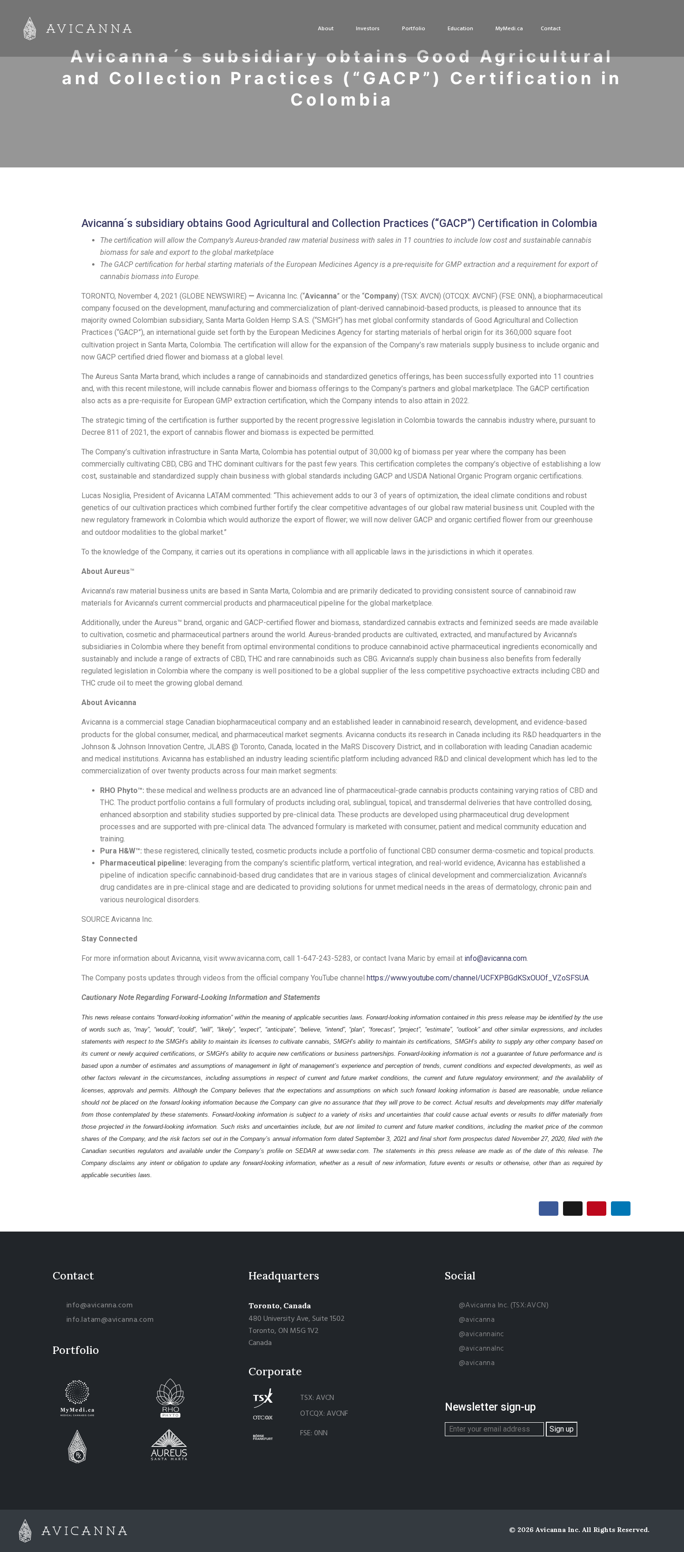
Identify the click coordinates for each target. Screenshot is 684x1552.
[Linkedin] (638, 28)
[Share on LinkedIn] (620, 1208)
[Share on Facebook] (548, 1208)
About (326, 29)
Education (460, 29)
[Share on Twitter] (573, 1208)
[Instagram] (604, 28)
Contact (551, 29)
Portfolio (413, 29)
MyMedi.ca (509, 29)
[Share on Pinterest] (596, 1208)
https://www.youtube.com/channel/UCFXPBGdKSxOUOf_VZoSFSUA (478, 977)
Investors (368, 29)
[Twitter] (621, 28)
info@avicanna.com (495, 958)
